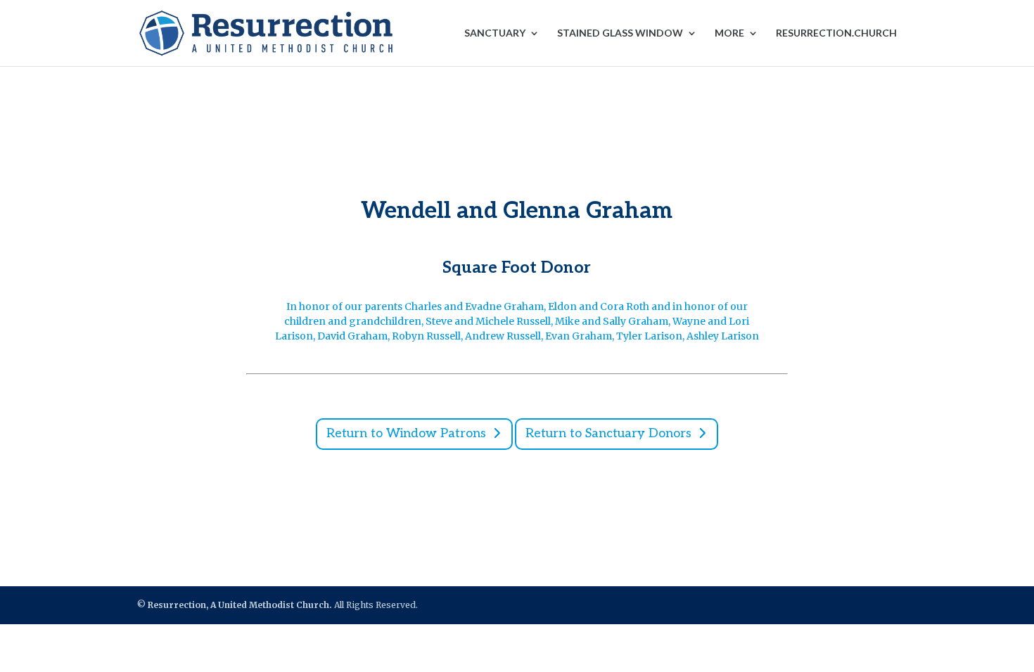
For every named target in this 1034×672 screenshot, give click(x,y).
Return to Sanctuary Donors (608, 433)
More (729, 33)
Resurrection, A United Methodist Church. (240, 605)
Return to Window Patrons (406, 433)
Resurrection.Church (836, 33)
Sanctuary (494, 33)
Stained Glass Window (620, 33)
